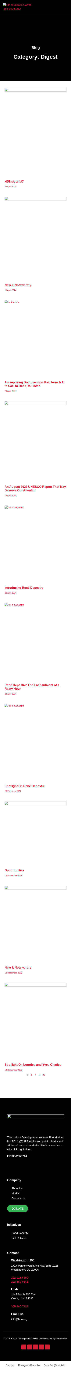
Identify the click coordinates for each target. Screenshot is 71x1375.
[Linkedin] (47, 1347)
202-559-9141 (19, 1281)
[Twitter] (35, 1347)
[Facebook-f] (23, 1347)
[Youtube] (41, 1347)
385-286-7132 (19, 1306)
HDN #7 (14, 181)
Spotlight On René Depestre (25, 786)
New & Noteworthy (18, 285)
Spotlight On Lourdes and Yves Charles (33, 1064)
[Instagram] (29, 1347)
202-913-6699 (19, 1277)
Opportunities (14, 870)
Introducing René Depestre (24, 587)
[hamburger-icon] (64, 7)
